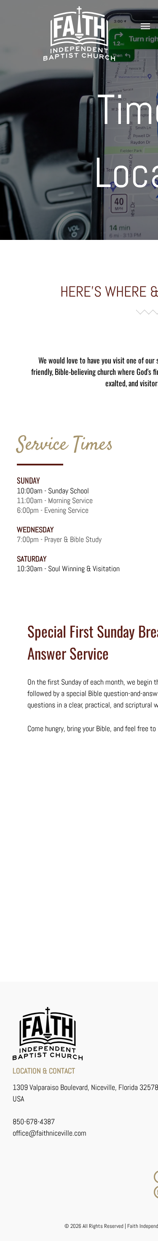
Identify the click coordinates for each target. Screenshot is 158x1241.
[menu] (145, 26)
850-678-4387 (34, 1121)
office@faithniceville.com (49, 1133)
